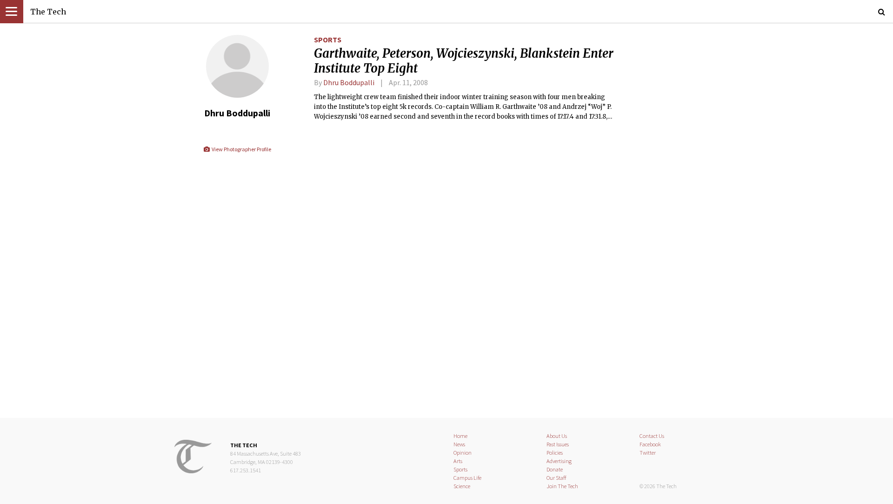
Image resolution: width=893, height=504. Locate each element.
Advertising (559, 460)
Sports (327, 39)
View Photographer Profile (241, 149)
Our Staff (556, 477)
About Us (556, 435)
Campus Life (467, 477)
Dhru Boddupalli (348, 82)
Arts (457, 460)
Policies (554, 452)
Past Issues (557, 444)
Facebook (650, 444)
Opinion (462, 452)
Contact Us (652, 435)
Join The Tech (562, 486)
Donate (554, 469)
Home (460, 435)
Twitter (648, 452)
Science (461, 486)
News (459, 444)
